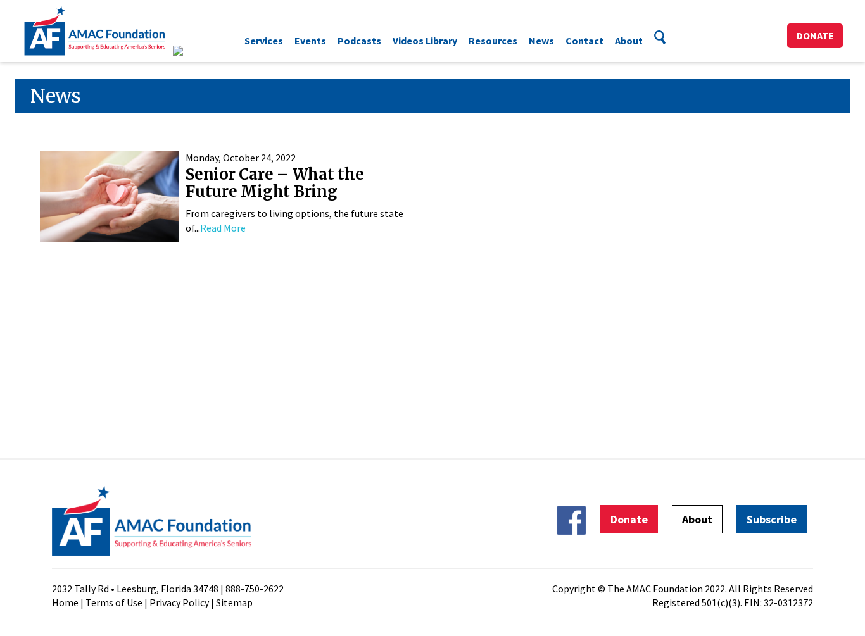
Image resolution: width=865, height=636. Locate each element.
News (541, 40)
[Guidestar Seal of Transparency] (193, 51)
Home (65, 602)
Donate (815, 35)
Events (310, 40)
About (629, 40)
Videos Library (425, 40)
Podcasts (359, 40)
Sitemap (234, 602)
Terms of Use (113, 602)
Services (263, 40)
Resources (493, 40)
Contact (584, 40)
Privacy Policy (179, 602)
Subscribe (772, 519)
